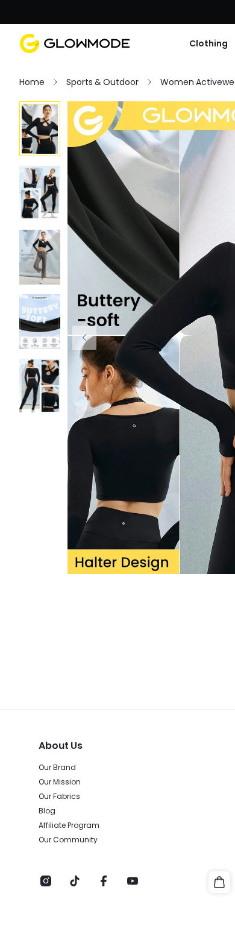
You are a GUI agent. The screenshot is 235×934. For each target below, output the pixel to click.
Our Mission (60, 782)
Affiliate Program (69, 825)
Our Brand (57, 767)
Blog (47, 811)
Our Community (68, 840)
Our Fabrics (59, 796)
